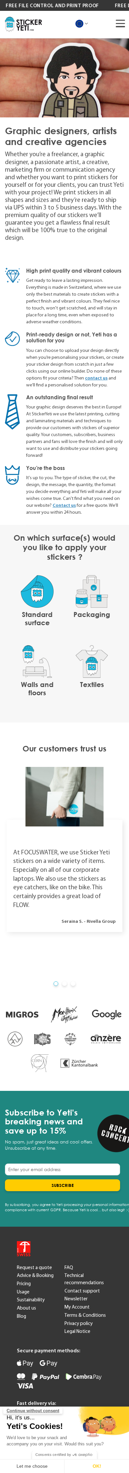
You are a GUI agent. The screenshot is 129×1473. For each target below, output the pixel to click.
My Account (77, 1307)
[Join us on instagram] (81, 1248)
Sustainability (31, 1300)
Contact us (64, 505)
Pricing (24, 1284)
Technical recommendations (84, 1279)
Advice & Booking (35, 1275)
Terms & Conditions (85, 1315)
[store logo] (23, 24)
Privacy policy (78, 1323)
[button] (56, 983)
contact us (96, 378)
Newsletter (76, 1299)
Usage (23, 1292)
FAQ (68, 1267)
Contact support (82, 1291)
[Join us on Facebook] (64, 1248)
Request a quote (34, 1267)
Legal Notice (77, 1331)
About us (26, 1308)
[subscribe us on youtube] (48, 1248)
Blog (21, 1316)
